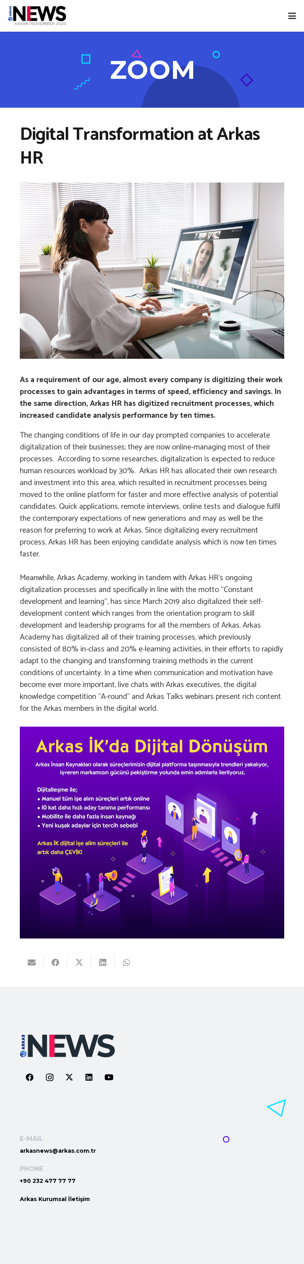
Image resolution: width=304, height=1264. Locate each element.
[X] (69, 1077)
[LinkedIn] (89, 1077)
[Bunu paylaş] (55, 963)
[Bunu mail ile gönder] (32, 963)
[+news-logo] (37, 16)
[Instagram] (49, 1077)
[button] (292, 16)
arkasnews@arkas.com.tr (58, 1150)
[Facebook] (30, 1077)
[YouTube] (109, 1077)
